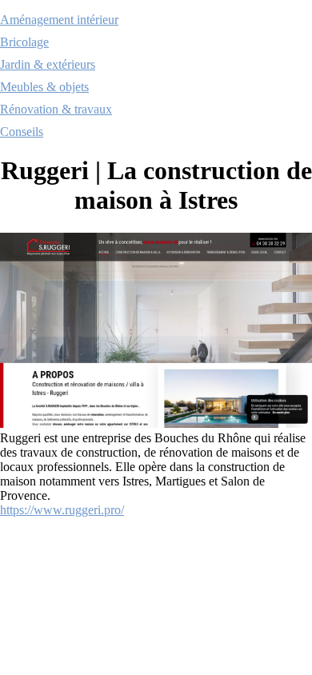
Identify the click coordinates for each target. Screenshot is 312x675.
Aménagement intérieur (59, 19)
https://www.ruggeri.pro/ (62, 510)
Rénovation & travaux (56, 109)
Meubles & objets (44, 87)
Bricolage (24, 42)
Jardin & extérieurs (47, 64)
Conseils (21, 131)
